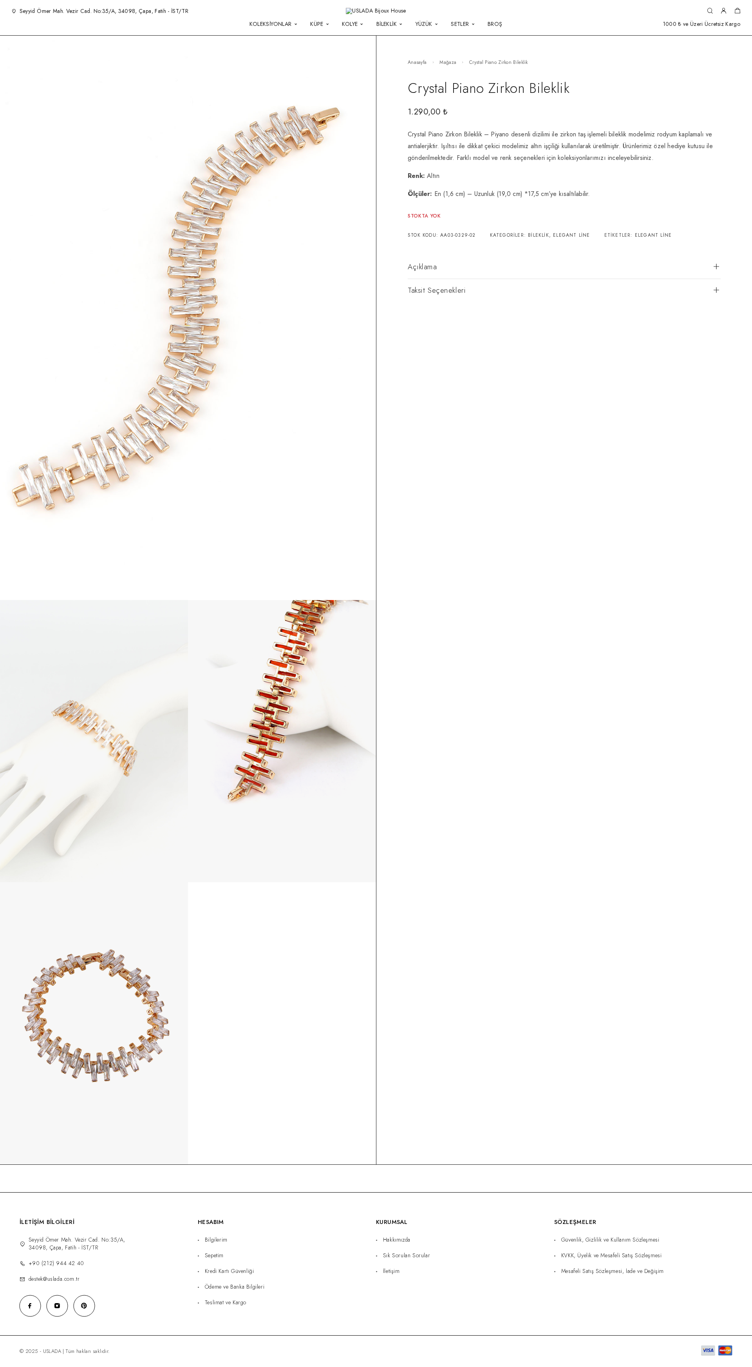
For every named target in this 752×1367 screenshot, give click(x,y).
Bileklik (538, 235)
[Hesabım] (723, 11)
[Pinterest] (84, 1305)
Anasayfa (417, 62)
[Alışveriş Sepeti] (737, 11)
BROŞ (495, 24)
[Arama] (710, 11)
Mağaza (447, 62)
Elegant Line (571, 235)
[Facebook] (29, 1305)
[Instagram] (56, 1305)
